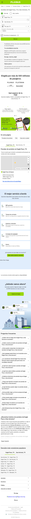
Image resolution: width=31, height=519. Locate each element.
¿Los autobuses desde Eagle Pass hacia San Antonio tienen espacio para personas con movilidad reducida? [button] (14, 360)
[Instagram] (15, 503)
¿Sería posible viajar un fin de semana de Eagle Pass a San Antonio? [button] (14, 393)
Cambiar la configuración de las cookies (17, 514)
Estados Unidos (16, 6)
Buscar (15, 39)
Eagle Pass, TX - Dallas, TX (8, 461)
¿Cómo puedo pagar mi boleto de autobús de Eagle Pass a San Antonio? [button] (14, 398)
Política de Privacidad (16, 509)
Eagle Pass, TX (26, 6)
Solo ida (6, 13)
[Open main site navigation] (2, 2)
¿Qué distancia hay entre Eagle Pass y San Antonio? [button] (13, 409)
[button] (15, 17)
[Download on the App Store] (21, 497)
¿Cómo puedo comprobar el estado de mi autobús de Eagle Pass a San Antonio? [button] (13, 349)
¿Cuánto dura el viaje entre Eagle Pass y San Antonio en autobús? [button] (14, 338)
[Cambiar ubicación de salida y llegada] (28, 19)
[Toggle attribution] (28, 169)
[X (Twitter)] (16, 503)
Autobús (8, 6)
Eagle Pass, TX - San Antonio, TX (9, 459)
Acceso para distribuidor (14, 507)
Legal (21, 507)
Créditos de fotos (22, 510)
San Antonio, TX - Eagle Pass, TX (9, 457)
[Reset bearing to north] (28, 162)
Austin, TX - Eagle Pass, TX (8, 464)
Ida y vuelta (16, 13)
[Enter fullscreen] (28, 164)
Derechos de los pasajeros (11, 510)
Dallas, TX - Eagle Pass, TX (8, 466)
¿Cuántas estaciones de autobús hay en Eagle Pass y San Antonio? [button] (14, 377)
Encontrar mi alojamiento (10, 35)
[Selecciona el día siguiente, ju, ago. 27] (28, 26)
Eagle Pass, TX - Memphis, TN (8, 472)
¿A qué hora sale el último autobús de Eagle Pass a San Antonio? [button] (13, 372)
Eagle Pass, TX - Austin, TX (8, 468)
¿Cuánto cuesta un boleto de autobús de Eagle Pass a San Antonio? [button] (14, 343)
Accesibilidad (16, 512)
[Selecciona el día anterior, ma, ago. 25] (26, 26)
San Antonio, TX (20, 145)
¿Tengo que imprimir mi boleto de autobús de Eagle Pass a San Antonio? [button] (14, 382)
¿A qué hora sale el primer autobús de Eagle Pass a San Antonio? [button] (14, 366)
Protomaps (18, 168)
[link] (15, 304)
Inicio (2, 6)
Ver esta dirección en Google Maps (12, 181)
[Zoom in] (28, 157)
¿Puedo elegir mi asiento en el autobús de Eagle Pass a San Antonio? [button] (13, 403)
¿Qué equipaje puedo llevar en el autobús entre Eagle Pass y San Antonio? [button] (14, 354)
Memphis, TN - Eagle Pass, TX (8, 470)
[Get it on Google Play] (12, 497)
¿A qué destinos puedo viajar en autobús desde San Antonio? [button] (14, 387)
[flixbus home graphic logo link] (15, 2)
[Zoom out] (28, 160)
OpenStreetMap (24, 168)
